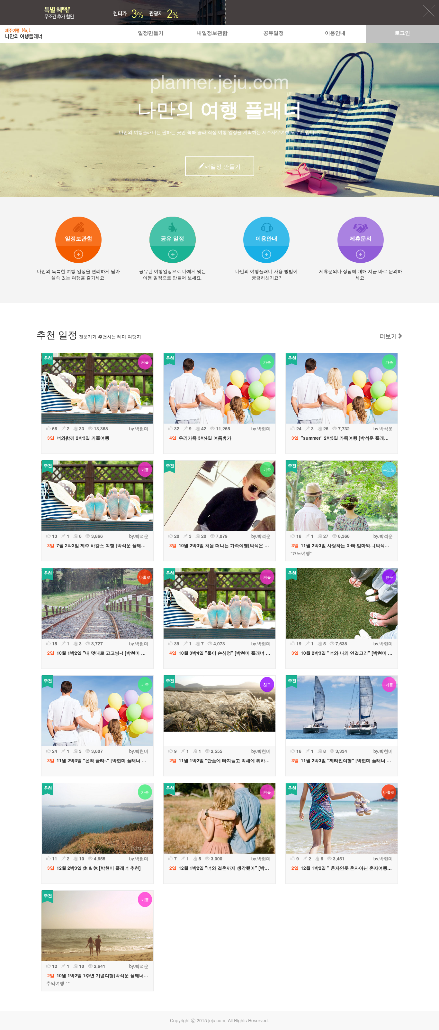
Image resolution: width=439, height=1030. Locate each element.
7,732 (343, 428)
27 (325, 536)
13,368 (100, 428)
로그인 (402, 32)
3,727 (96, 643)
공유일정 (273, 32)
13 (54, 536)
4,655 (99, 858)
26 (325, 428)
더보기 (388, 336)
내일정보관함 (212, 32)
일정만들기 (151, 32)
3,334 (340, 751)
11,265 (222, 428)
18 (298, 536)
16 (298, 751)
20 (176, 536)
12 (54, 966)
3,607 (96, 751)
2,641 (99, 966)
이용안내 (335, 32)
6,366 (343, 536)
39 (176, 643)
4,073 (218, 643)
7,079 (221, 536)
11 (54, 858)
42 (203, 428)
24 (298, 428)
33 (81, 428)
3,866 (96, 536)
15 (54, 643)
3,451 (338, 858)
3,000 (216, 858)
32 (176, 428)
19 (298, 643)
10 (81, 858)
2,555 (216, 751)
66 (54, 428)
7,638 (340, 643)
